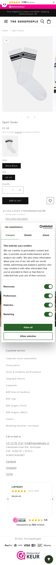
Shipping (18, 132)
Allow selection (28, 336)
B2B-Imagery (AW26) (17, 412)
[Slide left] (21, 117)
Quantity (6, 184)
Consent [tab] (10, 235)
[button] (6, 21)
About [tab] (46, 235)
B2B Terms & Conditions (18, 392)
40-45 (8, 177)
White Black (11, 165)
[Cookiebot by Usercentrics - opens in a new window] (40, 227)
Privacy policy (13, 365)
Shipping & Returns (15, 378)
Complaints (11, 385)
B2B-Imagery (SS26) (16, 405)
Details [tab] (28, 235)
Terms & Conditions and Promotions (23, 372)
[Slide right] (34, 117)
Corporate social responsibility (21, 358)
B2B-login (11, 398)
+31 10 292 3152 (14, 443)
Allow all (28, 327)
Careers (10, 419)
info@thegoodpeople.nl (37, 443)
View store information (17, 218)
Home (5, 30)
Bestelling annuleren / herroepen (22, 425)
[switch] (48, 295)
